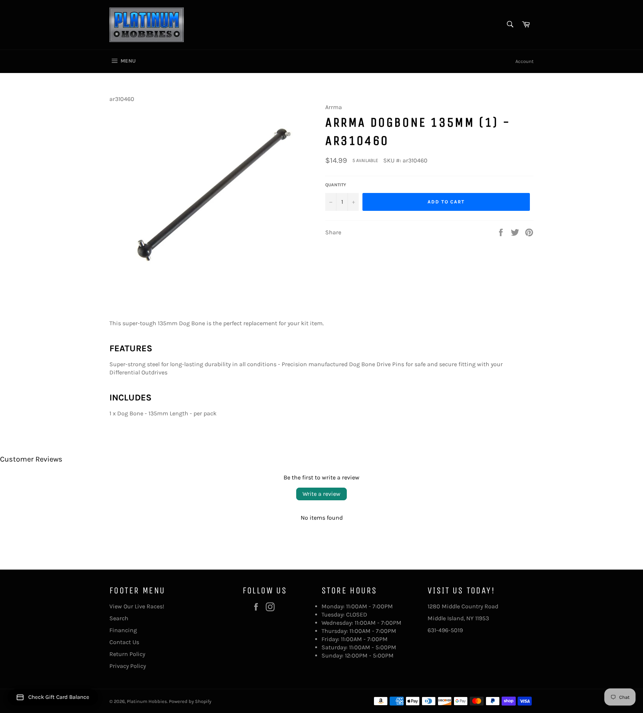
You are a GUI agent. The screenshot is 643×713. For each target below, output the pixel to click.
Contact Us (124, 642)
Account (524, 61)
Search (118, 618)
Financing (123, 630)
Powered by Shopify (190, 701)
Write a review (321, 493)
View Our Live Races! (136, 606)
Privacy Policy (127, 665)
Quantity (335, 184)
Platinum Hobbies (147, 701)
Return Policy (127, 653)
